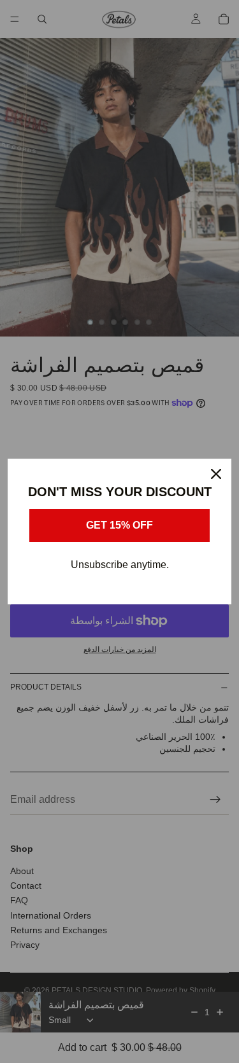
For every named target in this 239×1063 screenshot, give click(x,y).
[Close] (216, 474)
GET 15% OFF (119, 525)
